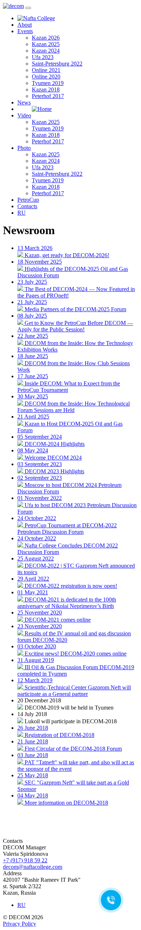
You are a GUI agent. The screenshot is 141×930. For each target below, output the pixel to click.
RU (21, 213)
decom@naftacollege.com (32, 867)
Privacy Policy (19, 924)
